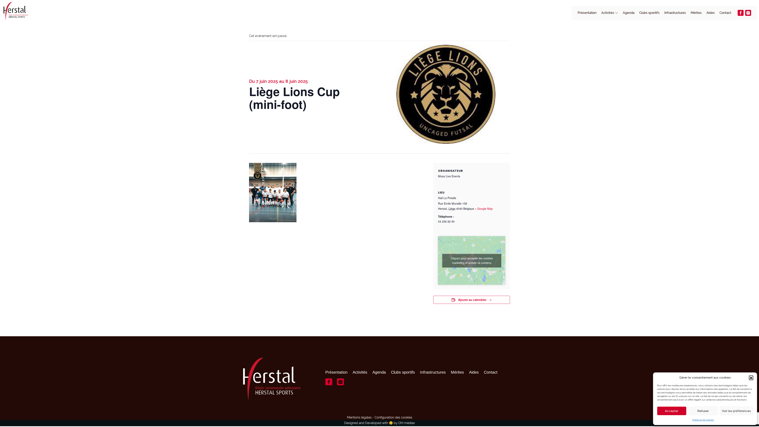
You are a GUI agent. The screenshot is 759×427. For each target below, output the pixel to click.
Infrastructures (675, 13)
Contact (725, 13)
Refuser (703, 411)
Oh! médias (406, 423)
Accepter (671, 411)
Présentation (587, 13)
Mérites (696, 13)
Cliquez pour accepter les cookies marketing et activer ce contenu (472, 260)
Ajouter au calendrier (472, 300)
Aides (710, 13)
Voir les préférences (736, 411)
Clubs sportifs (649, 13)
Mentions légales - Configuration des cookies (379, 417)
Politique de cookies (703, 419)
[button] (751, 378)
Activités (607, 13)
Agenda (628, 13)
